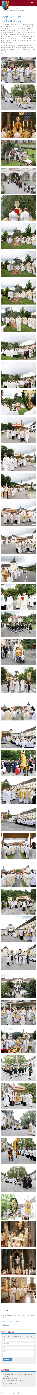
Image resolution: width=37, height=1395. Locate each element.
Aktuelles (16, 8)
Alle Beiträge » (5, 1325)
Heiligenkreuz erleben (11, 1392)
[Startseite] (5, 6)
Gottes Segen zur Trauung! (11, 1321)
